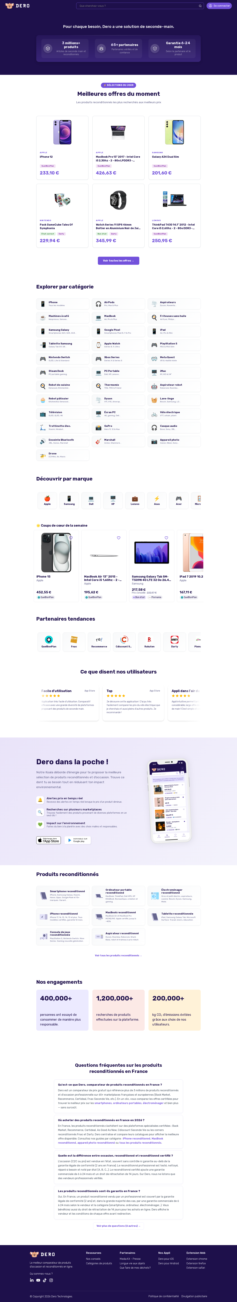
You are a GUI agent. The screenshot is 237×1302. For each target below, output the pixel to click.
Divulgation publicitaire (194, 1296)
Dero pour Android (168, 1263)
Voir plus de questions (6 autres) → (119, 1225)
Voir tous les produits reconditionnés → (118, 955)
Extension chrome (197, 1258)
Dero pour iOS (166, 1258)
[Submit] (200, 6)
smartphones (103, 1103)
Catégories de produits (99, 1263)
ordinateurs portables (127, 1103)
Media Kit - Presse (130, 1258)
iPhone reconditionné (136, 1138)
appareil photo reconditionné (96, 1142)
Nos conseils (93, 1258)
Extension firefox (196, 1263)
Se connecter (222, 5)
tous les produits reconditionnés (140, 1142)
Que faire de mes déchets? (135, 1267)
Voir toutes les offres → (118, 260)
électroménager (153, 1103)
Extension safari (196, 1267)
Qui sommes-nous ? (41, 1273)
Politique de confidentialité (163, 1296)
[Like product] (71, 538)
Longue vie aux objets (132, 1263)
